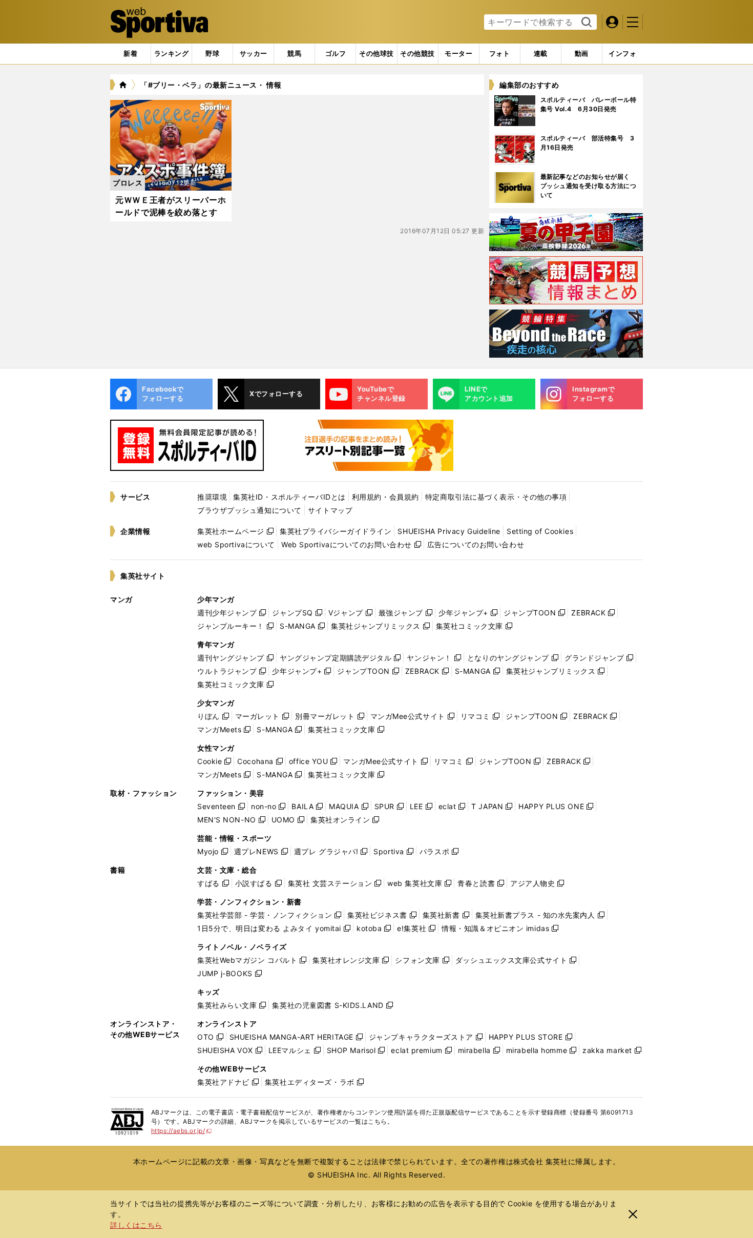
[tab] (212, 54)
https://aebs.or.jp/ (181, 1130)
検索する (585, 22)
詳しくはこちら (136, 1225)
